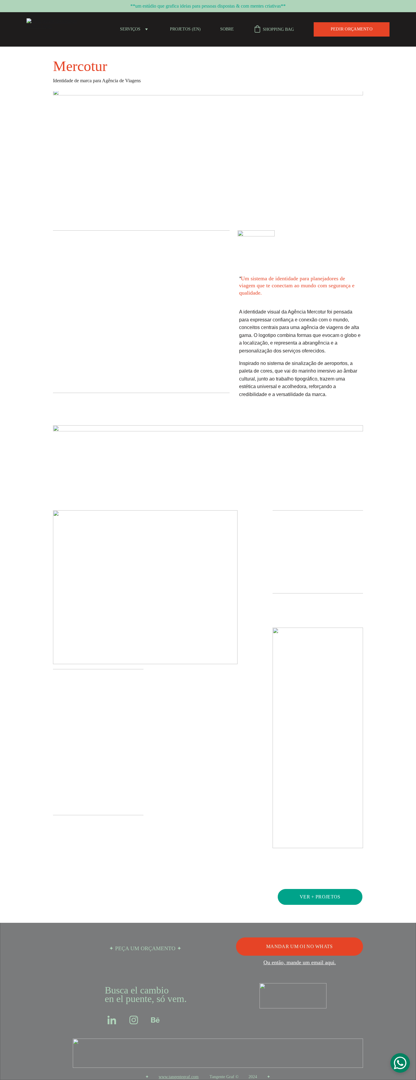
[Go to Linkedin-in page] (112, 1020)
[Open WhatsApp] (400, 1063)
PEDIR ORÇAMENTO (351, 29)
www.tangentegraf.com (179, 1077)
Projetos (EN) (185, 29)
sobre (227, 29)
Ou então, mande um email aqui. (299, 962)
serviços (130, 29)
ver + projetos (320, 896)
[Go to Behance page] (155, 1020)
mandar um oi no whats (299, 946)
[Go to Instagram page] (133, 1020)
